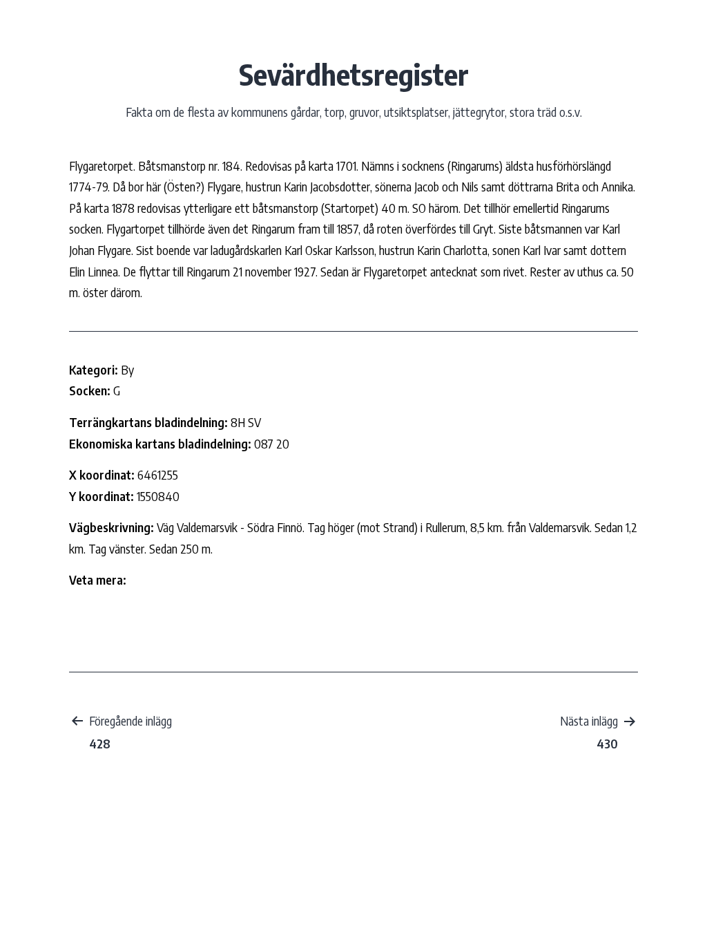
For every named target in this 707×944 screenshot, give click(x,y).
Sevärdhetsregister (354, 74)
